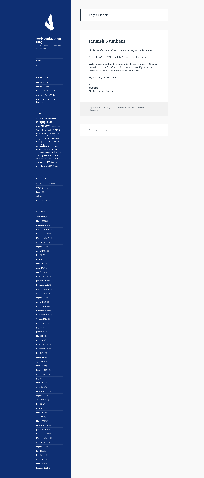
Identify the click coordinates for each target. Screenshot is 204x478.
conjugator (43, 126)
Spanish (41, 161)
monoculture (54, 146)
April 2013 (40, 387)
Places (57, 152)
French (50, 133)
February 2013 (42, 391)
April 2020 (40, 217)
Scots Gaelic (44, 158)
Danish (52, 126)
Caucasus (47, 118)
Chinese (54, 118)
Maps (45, 145)
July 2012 (40, 404)
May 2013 (40, 383)
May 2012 (40, 412)
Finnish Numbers (43, 86)
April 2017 (40, 268)
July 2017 (40, 255)
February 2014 (42, 370)
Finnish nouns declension (101, 91)
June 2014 (40, 353)
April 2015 (40, 340)
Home (38, 60)
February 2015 (42, 344)
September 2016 (43, 298)
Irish (61, 139)
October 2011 (41, 442)
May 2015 (40, 336)
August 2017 (41, 251)
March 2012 (41, 421)
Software (55, 158)
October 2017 (41, 242)
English (39, 130)
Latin (56, 141)
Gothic (47, 136)
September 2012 (43, 395)
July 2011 (40, 451)
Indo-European (51, 138)
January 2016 (41, 306)
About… (39, 65)
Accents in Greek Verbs (45, 95)
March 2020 (41, 221)
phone (51, 152)
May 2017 (40, 263)
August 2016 (41, 302)
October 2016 (41, 293)
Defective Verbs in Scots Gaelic (48, 91)
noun (46, 149)
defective (57, 126)
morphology (40, 149)
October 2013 (41, 374)
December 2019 (42, 225)
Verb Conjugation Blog (48, 40)
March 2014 (41, 366)
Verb (50, 166)
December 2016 (42, 285)
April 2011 (40, 459)
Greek (53, 136)
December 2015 (42, 310)
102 (90, 84)
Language (40, 187)
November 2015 (42, 315)
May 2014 (40, 357)
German (56, 133)
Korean (51, 142)
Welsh (56, 166)
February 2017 (42, 276)
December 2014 (42, 349)
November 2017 (42, 238)
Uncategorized (42, 200)
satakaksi (93, 87)
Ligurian (38, 146)
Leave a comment (97, 110)
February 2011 (42, 468)
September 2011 (43, 446)
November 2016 (42, 289)
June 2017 (40, 259)
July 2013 (40, 378)
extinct (47, 130)
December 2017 (42, 234)
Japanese (44, 142)
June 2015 (40, 332)
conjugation (44, 122)
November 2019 (42, 229)
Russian (57, 156)
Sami (38, 158)
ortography (45, 152)
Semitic (49, 158)
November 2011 (42, 438)
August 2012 (41, 400)
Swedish (52, 161)
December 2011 (42, 434)
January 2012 (41, 429)
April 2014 (40, 361)
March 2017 (41, 272)
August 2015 (41, 323)
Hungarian (40, 139)
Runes (51, 155)
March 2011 (41, 463)
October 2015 (41, 319)
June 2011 (40, 455)
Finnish (55, 130)
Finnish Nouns (42, 82)
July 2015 (40, 327)
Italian (38, 142)
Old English (53, 149)
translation (41, 166)
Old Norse (39, 152)
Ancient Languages (44, 183)
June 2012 (40, 408)
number (141, 107)
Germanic (40, 136)
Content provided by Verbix (100, 130)
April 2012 (40, 417)
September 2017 (43, 246)
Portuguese (41, 155)
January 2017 (41, 280)
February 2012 (42, 425)
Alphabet (39, 118)
